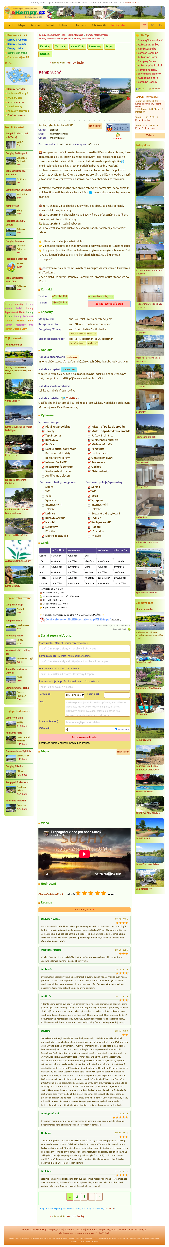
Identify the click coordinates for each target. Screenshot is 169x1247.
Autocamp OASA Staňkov (18, 561)
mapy (131, 1239)
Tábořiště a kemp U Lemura (15, 223)
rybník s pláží (69, 369)
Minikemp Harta (14, 733)
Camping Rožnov (147, 82)
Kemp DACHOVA (144, 792)
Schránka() (99, 25)
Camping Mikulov (14, 766)
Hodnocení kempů (17, 93)
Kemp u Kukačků (147, 70)
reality (63, 1239)
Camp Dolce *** (13, 401)
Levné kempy (14, 106)
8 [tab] (79, 120)
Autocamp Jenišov (148, 44)
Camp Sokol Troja (14, 605)
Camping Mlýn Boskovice (18, 190)
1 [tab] (45, 120)
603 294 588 (59, 296)
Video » (150, 135)
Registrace (112, 1230)
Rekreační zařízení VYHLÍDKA (15, 280)
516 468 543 (59, 302)
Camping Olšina (147, 61)
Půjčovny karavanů (18, 111)
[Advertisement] (19, 835)
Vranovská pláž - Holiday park (18, 652)
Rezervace (94, 46)
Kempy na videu (16, 89)
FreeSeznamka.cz (16, 115)
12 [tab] (99, 120)
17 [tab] (124, 120)
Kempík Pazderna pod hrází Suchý (17, 136)
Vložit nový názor (84, 910)
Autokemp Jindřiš (148, 78)
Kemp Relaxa (12, 206)
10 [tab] (89, 120)
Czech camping (38, 1230)
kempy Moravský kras (19, 325)
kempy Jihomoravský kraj (52, 35)
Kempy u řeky (15, 48)
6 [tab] (69, 120)
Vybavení (60, 46)
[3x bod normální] (91, 893)
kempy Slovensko (17, 53)
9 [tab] (84, 120)
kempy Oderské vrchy (16, 329)
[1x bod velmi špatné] (78, 893)
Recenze (36, 25)
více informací (131, 2)
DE (152, 25)
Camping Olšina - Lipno (17, 688)
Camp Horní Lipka (14, 718)
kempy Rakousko (91, 1242)
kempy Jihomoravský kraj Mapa (55, 39)
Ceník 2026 (77, 46)
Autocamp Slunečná (16, 801)
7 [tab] (74, 120)
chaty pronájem (148, 1239)
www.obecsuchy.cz (99, 296)
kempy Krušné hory (19, 321)
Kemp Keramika (14, 345)
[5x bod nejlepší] (104, 893)
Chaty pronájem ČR (18, 57)
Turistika (71, 398)
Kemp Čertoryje (144, 662)
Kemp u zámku (12, 586)
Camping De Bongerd (16, 153)
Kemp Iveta (11, 455)
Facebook (69, 1230)
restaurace (72, 357)
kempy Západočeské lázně (19, 310)
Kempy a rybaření (17, 40)
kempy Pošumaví (23, 317)
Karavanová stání (17, 35)
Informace (80, 25)
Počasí (50, 25)
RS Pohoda (141, 714)
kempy (25, 1230)
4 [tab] (59, 120)
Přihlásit (63, 25)
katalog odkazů (116, 1239)
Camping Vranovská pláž (150, 40)
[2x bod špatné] (85, 893)
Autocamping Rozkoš (150, 65)
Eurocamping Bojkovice (150, 74)
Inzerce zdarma (15, 102)
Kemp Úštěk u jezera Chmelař (16, 671)
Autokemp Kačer (147, 57)
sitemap (123, 1230)
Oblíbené (156, 89)
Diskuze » (109, 1208)
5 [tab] (64, 120)
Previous (40, 99)
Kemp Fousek (143, 838)
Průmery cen (14, 98)
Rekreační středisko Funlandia (16, 173)
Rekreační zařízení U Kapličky (149, 105)
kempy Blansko (75, 35)
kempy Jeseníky (14, 304)
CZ (144, 25)
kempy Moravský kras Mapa (88, 39)
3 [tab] (54, 120)
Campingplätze (55, 1230)
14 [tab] (109, 120)
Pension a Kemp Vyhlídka (18, 751)
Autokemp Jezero (14, 636)
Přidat (142, 89)
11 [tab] (94, 120)
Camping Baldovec (15, 241)
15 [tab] (114, 120)
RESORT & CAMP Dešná (148, 813)
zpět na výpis (58, 63)
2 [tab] (49, 120)
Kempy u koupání (17, 44)
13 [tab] (104, 120)
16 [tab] (119, 120)
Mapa (21, 25)
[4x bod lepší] (98, 893)
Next (128, 99)
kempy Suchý (75, 62)
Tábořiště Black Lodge (16, 259)
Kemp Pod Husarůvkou (16, 535)
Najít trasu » (95, 126)
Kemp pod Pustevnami (17, 782)
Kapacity (44, 46)
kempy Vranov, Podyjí (19, 306)
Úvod (10, 25)
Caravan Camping (148, 53)
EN (160, 25)
